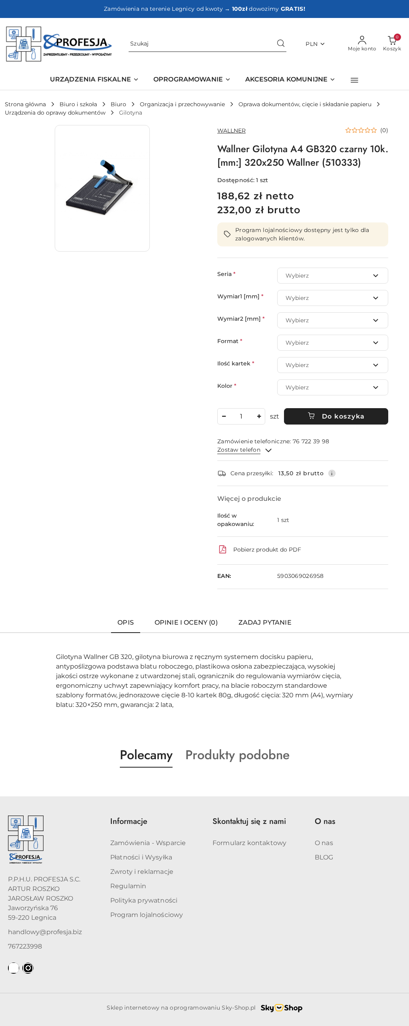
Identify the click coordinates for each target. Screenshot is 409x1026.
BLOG (324, 857)
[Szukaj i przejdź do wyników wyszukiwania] (280, 44)
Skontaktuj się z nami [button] (249, 821)
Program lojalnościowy (146, 915)
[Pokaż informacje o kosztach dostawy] (332, 473)
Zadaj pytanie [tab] (265, 622)
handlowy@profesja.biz (45, 932)
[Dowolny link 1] (13, 968)
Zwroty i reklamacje (141, 871)
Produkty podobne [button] (237, 755)
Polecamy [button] (146, 755)
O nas (324, 843)
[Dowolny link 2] (28, 968)
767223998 (25, 946)
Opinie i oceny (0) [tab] (186, 622)
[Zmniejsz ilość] (224, 416)
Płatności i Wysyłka (141, 857)
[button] (354, 80)
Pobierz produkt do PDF (267, 549)
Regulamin (128, 886)
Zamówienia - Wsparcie (148, 843)
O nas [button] (325, 821)
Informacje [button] (128, 821)
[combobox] (332, 276)
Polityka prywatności (143, 900)
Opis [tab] (125, 622)
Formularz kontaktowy (249, 843)
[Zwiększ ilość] (259, 416)
